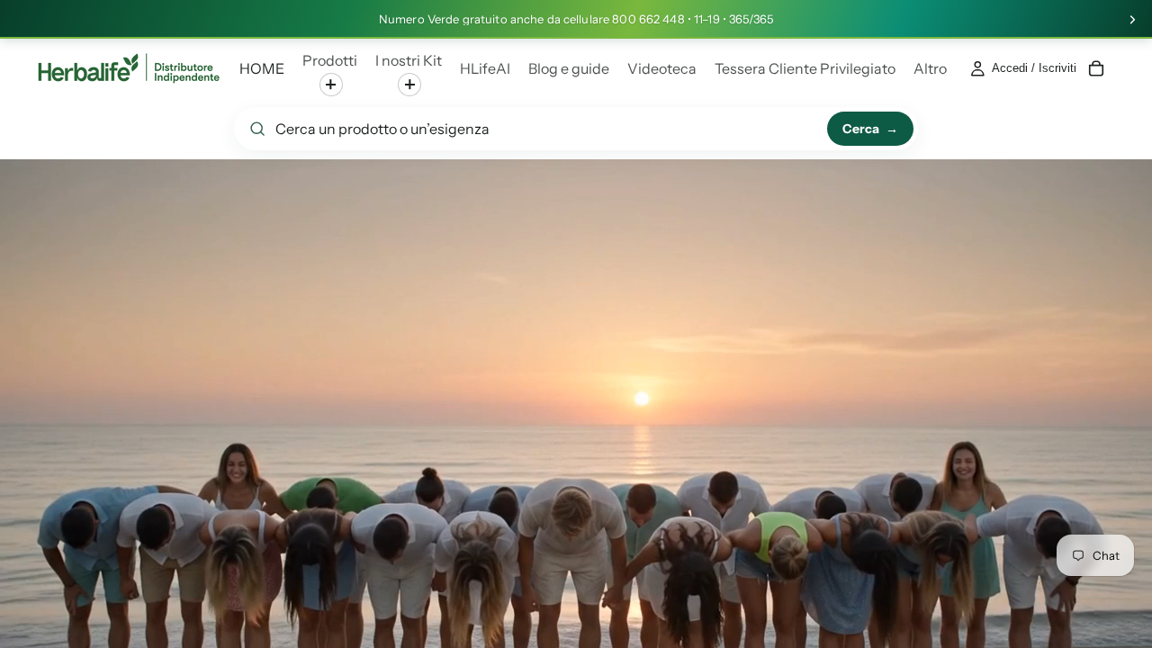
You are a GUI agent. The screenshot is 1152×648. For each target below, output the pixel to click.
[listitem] (930, 68)
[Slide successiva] (1132, 20)
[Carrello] (1096, 68)
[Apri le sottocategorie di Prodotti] (331, 84)
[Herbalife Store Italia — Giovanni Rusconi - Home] (128, 68)
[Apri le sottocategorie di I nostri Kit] (409, 84)
